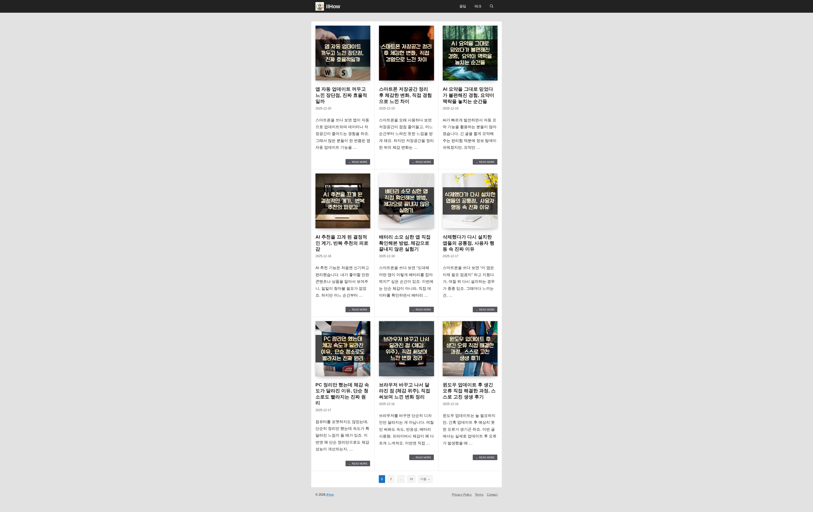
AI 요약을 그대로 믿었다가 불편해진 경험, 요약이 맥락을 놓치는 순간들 (468, 95)
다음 (425, 479)
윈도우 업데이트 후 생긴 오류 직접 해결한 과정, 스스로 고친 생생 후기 (469, 391)
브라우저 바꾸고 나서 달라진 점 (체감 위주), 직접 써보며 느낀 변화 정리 (404, 391)
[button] (492, 6)
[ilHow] (319, 6)
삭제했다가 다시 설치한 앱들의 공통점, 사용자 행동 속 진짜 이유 (468, 243)
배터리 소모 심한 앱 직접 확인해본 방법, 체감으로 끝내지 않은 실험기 (405, 243)
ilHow (333, 6)
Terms (479, 494)
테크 (478, 6)
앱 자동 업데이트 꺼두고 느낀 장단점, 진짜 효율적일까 (341, 95)
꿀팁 (462, 6)
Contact (492, 494)
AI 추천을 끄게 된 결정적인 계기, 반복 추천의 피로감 (341, 243)
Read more (359, 162)
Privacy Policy (462, 494)
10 (411, 480)
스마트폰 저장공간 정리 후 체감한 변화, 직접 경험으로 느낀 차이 (405, 95)
